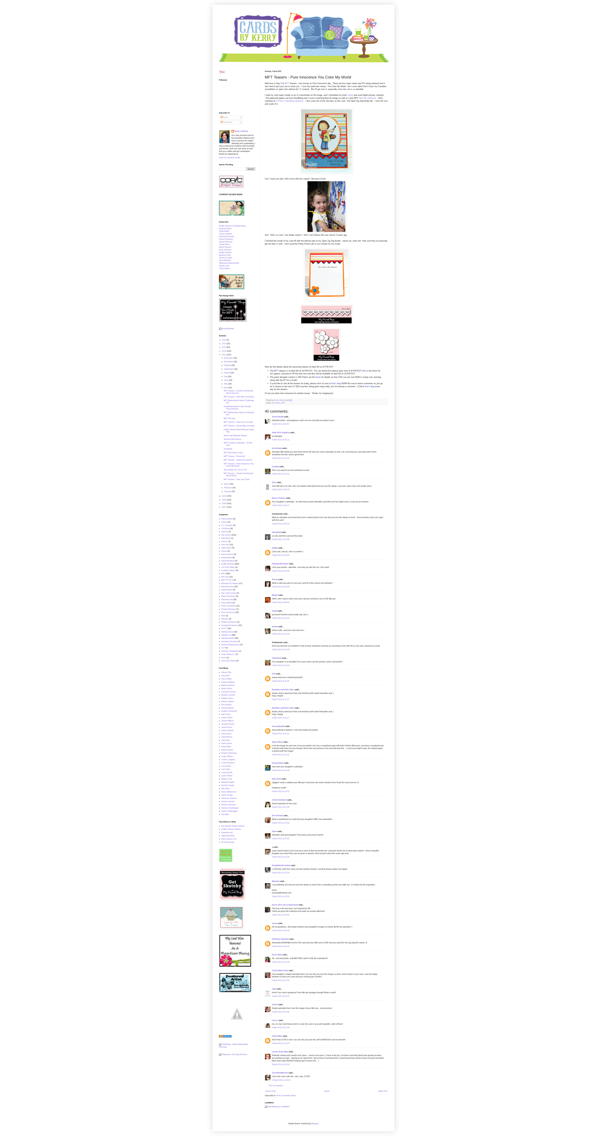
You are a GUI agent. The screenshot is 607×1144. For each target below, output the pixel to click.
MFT (287, 83)
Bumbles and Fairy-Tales (283, 689)
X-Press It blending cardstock (289, 101)
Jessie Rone (224, 244)
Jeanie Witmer (227, 721)
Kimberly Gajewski (280, 939)
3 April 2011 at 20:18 (280, 930)
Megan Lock (226, 779)
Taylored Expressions (230, 645)
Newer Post (271, 1091)
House (224, 551)
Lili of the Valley (228, 567)
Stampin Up (226, 635)
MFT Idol (225, 577)
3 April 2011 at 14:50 (280, 823)
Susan (275, 923)
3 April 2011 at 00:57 (280, 424)
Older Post (382, 1091)
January (227, 491)
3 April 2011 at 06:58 (280, 571)
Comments (227, 122)
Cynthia (275, 466)
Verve (223, 658)
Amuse (224, 522)
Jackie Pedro (227, 718)
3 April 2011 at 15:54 (280, 873)
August (227, 373)
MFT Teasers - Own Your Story (237, 479)
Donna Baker (278, 763)
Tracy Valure (224, 268)
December (228, 358)
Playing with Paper (280, 564)
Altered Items (227, 519)
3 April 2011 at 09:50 (280, 602)
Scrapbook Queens (229, 625)
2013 (224, 347)
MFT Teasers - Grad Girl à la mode (238, 422)
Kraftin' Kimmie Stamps (231, 829)
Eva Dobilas (226, 705)
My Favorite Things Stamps (233, 826)
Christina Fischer (228, 692)
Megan (275, 595)
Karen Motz (277, 955)
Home (327, 1091)
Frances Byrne (227, 708)
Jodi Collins (277, 1036)
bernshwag (277, 448)
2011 (224, 355)
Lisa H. (275, 1020)
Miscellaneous (227, 586)
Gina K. (224, 541)
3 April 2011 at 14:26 (280, 807)
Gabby (275, 548)
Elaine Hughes (227, 701)
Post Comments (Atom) (286, 1095)
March (227, 484)
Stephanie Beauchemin (229, 263)
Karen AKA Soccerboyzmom (285, 905)
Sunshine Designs (229, 641)
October (227, 365)
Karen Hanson (225, 247)
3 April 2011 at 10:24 (280, 618)
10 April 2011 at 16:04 (281, 1080)
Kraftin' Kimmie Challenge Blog (232, 226)
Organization (226, 590)
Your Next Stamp (228, 661)
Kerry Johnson (241, 131)
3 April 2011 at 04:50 (280, 555)
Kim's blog (336, 383)
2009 (224, 500)
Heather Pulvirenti (229, 711)
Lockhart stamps (228, 570)
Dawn (274, 831)
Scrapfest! (228, 449)
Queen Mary (277, 742)
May (226, 384)
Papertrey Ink (227, 599)
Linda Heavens (227, 763)
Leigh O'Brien (227, 756)
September (229, 369)
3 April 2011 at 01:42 (280, 458)
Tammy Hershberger (230, 808)
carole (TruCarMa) (280, 1052)
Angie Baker (224, 231)
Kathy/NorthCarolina (281, 865)
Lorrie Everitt (226, 772)
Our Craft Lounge (228, 593)
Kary (274, 482)
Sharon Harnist (227, 801)
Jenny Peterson (225, 242)
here (364, 371)
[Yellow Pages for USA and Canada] (225, 1037)
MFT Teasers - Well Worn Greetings (239, 397)
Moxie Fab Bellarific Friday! (235, 435)
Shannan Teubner (229, 798)
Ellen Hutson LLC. (229, 839)
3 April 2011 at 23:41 (280, 996)
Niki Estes (225, 788)
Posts (225, 117)
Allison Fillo (226, 672)
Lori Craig (225, 769)
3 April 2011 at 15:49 (280, 857)
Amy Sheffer (226, 679)
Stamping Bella (227, 638)
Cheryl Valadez (225, 234)
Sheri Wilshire (225, 260)
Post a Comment (276, 1085)
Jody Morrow (226, 737)
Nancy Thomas (278, 498)
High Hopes (226, 548)
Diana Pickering (226, 239)
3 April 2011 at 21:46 (280, 962)
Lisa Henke (226, 766)
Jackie (275, 1004)
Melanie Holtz (225, 255)
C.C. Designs (227, 525)
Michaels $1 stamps (229, 583)
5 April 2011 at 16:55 (280, 1043)
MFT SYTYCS (227, 580)
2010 (224, 496)
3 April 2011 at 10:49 (280, 649)
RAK (223, 616)
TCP (223, 648)
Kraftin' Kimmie (225, 252)
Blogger (315, 1123)
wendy (275, 626)
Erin (274, 674)
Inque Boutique (227, 561)
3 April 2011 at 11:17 (280, 699)
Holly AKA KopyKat (281, 432)
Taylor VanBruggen (229, 811)
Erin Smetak (277, 815)
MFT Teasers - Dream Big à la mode (239, 426)
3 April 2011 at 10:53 (280, 665)
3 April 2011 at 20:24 (280, 946)
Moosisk (275, 881)
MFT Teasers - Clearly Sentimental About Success (238, 392)
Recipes (224, 619)
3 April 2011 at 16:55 (280, 896)
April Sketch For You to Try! (235, 470)
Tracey (275, 579)
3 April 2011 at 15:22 (280, 838)
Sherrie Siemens (228, 805)
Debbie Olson (227, 698)
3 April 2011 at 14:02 (280, 791)
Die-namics (276, 403)
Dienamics (225, 538)
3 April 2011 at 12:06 (280, 770)
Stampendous (227, 632)
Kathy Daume (227, 750)
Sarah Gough (278, 417)
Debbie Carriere (228, 695)
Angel (274, 611)
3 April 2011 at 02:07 (280, 505)
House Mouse (227, 554)
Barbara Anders (228, 685)
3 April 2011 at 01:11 (280, 440)
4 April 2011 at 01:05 (280, 1012)
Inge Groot (276, 779)
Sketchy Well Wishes (233, 439)
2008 (224, 503)
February (228, 488)
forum (318, 377)
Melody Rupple (227, 782)
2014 (224, 344)
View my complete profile (229, 158)
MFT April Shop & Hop (233, 453)
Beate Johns (226, 688)
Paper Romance (228, 596)
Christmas (225, 528)
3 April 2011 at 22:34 (280, 980)
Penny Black (226, 603)
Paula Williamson (228, 792)
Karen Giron (226, 743)
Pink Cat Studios (228, 606)
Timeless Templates (229, 651)
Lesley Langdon (228, 759)
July (226, 376)
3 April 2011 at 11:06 (280, 681)
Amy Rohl (225, 676)
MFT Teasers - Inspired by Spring (238, 460)
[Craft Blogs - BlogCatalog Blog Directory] (237, 1047)
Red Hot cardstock (367, 98)
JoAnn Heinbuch (279, 800)
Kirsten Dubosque (229, 753)
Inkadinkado (226, 557)
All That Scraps (227, 842)
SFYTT (224, 628)
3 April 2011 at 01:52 (280, 474)
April (226, 388)
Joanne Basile (227, 730)
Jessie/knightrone (280, 1073)
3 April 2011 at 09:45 (280, 587)
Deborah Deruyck (226, 236)
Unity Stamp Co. (228, 654)
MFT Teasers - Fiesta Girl (234, 456)
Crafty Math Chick (280, 970)
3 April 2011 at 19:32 (280, 915)
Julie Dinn (225, 740)
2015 (224, 340)
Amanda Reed (225, 228)
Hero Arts (225, 545)
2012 (224, 351)
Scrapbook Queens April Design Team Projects (237, 407)
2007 (224, 507)
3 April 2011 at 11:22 (280, 733)
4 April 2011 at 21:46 (280, 1027)
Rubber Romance (229, 622)
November (228, 362)
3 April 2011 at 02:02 (280, 489)
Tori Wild (225, 814)
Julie (274, 989)
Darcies (224, 532)
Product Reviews (228, 609)
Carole (350, 95)
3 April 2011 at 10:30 (280, 634)
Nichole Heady (227, 785)
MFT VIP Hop (229, 418)
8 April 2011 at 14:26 (280, 1064)
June (226, 380)
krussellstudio (278, 726)
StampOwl (276, 532)
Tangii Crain (224, 266)
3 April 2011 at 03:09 (280, 539)
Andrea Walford (228, 682)
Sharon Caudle (225, 258)
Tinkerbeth (277, 658)
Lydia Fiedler (227, 776)
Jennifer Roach (227, 724)
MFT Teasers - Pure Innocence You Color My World (239, 465)
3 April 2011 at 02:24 (280, 524)
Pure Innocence (228, 612)
